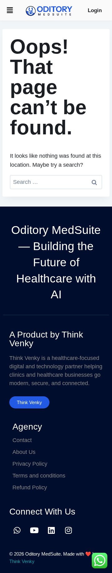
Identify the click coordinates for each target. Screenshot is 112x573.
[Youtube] (34, 530)
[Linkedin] (51, 530)
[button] (9, 10)
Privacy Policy (29, 464)
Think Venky (22, 561)
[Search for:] (56, 182)
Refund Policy (29, 487)
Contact (22, 440)
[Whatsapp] (17, 530)
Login (95, 10)
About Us (23, 452)
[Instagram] (68, 530)
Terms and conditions (38, 476)
